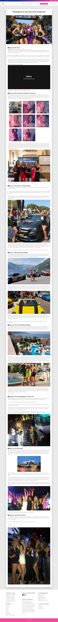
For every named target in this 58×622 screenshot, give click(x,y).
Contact (55, 0)
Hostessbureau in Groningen (10, 597)
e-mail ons (52, 0)
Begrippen (40, 605)
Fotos (31, 3)
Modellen (27, 3)
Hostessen (14, 49)
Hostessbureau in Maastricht (10, 598)
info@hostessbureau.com (43, 600)
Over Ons (37, 3)
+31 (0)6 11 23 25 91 (42, 598)
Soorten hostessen (41, 608)
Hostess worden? (53, 3)
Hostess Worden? (8, 613)
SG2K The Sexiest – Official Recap (13, 90)
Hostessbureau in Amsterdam (10, 594)
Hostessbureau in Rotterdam (10, 600)
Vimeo (28, 90)
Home (24, 3)
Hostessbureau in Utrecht (10, 601)
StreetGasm (23, 90)
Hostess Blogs (31, 13)
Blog (34, 3)
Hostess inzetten (44, 3)
